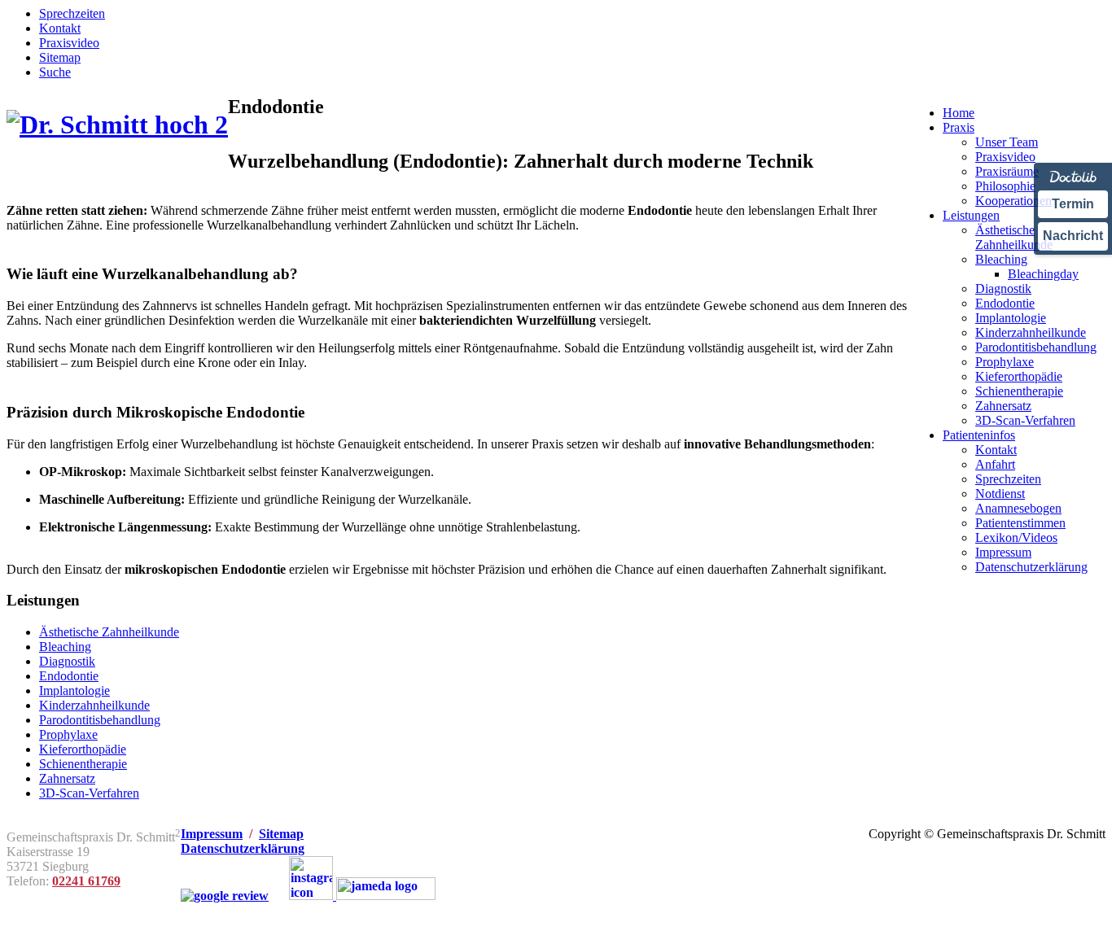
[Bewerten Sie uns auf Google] (225, 895)
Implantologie (74, 690)
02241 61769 (86, 881)
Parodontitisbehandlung (99, 720)
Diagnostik (67, 661)
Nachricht (1073, 236)
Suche (55, 72)
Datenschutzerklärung (242, 848)
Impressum (212, 834)
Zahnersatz (67, 778)
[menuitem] (958, 113)
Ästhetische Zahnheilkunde (109, 632)
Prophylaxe (68, 734)
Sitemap (60, 57)
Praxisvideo (69, 43)
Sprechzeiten (72, 13)
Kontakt (60, 28)
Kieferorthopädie (82, 749)
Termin (1073, 204)
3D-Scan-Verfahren (89, 793)
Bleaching (65, 646)
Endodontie (69, 676)
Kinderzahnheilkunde (94, 705)
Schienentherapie (83, 764)
